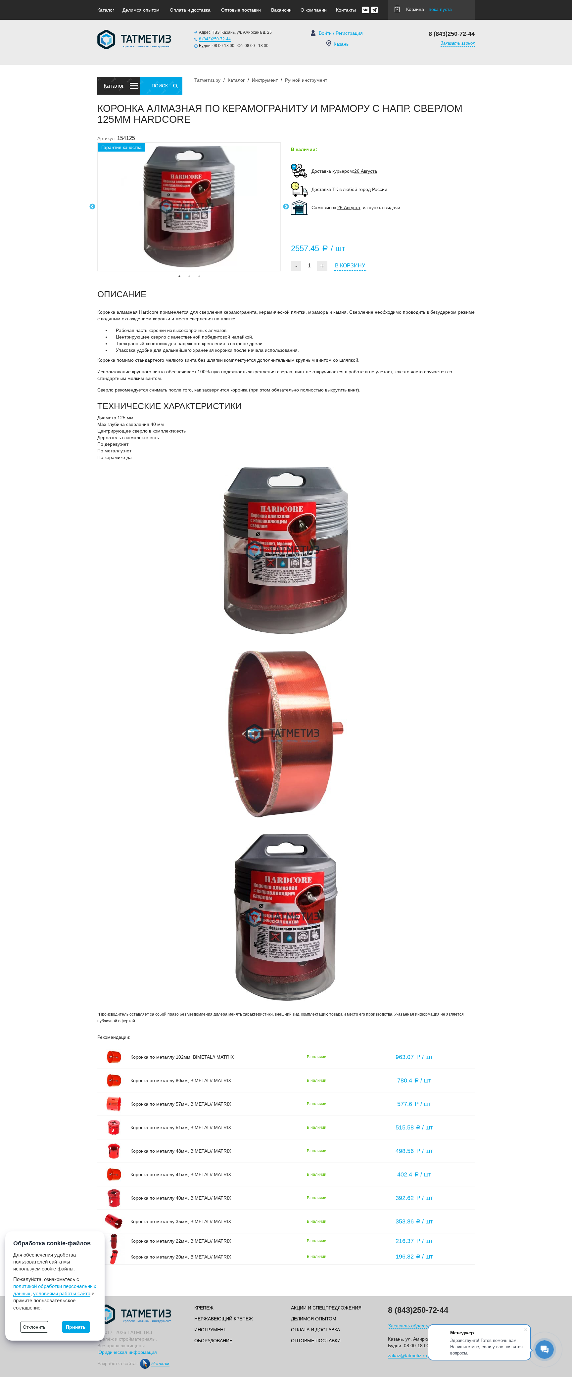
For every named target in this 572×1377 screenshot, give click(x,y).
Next (286, 207)
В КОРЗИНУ (350, 265)
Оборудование (213, 1340)
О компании (314, 10)
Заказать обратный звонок (419, 1325)
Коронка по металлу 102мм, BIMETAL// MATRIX (182, 1057)
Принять (76, 1327)
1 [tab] (179, 276)
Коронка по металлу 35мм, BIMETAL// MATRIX (180, 1221)
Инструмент (210, 1329)
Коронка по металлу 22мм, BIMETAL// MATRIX (180, 1241)
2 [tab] (189, 276)
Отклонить (34, 1327)
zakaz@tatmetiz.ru (407, 1355)
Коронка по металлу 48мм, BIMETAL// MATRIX (180, 1151)
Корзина (429, 9)
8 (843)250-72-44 (215, 39)
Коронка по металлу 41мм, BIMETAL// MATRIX (180, 1174)
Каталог (105, 10)
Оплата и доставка (190, 10)
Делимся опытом (141, 10)
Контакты (346, 10)
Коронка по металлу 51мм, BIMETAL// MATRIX (180, 1127)
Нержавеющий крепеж (223, 1318)
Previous (92, 207)
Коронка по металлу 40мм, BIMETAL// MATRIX (180, 1198)
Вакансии (281, 10)
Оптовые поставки (241, 10)
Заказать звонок (458, 43)
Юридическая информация (127, 1352)
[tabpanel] (189, 206)
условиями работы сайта (61, 1293)
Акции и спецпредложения (326, 1307)
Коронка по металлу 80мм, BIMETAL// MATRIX (180, 1080)
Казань (341, 44)
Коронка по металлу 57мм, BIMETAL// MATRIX (180, 1104)
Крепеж (204, 1307)
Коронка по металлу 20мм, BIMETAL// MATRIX (180, 1257)
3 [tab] (199, 276)
